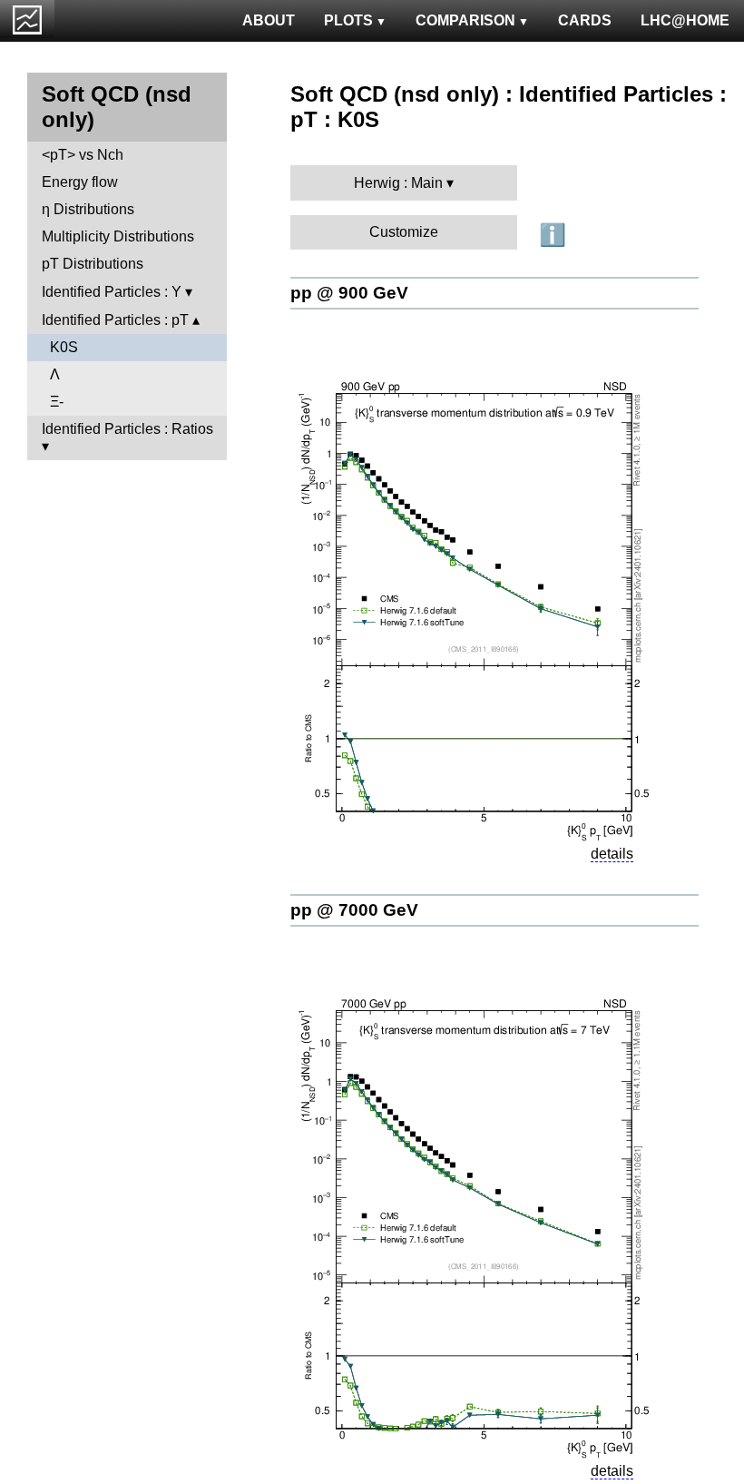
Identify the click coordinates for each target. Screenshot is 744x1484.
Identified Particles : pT (115, 320)
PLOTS (348, 20)
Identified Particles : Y (111, 292)
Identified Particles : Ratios (127, 429)
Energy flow (80, 182)
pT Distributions (92, 263)
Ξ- (57, 401)
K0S (64, 347)
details (612, 853)
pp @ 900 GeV (349, 292)
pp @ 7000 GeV (354, 909)
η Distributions (88, 209)
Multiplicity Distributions (118, 236)
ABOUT (268, 20)
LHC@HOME (685, 20)
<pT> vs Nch (82, 154)
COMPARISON (465, 20)
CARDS (585, 20)
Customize (403, 232)
